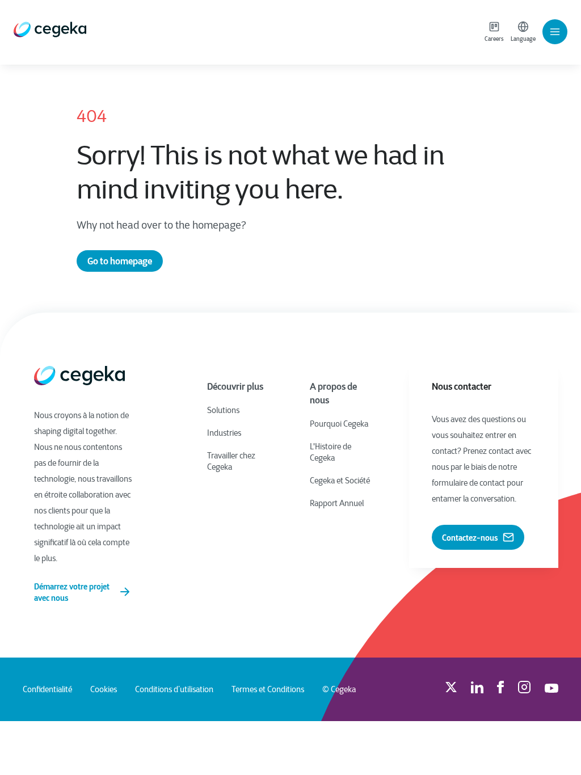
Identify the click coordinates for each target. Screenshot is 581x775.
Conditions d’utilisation (174, 689)
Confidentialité (47, 689)
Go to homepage (119, 261)
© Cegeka (339, 689)
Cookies (103, 689)
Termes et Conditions (267, 689)
